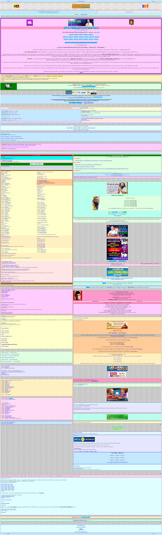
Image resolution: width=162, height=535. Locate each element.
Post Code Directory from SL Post (7, 246)
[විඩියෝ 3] (60, 76)
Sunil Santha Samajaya (8, 407)
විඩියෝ (88, 287)
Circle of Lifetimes (8, 394)
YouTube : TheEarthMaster (5, 136)
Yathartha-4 (112, 457)
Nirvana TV (123, 332)
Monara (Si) (3, 186)
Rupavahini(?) (84, 108)
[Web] (16, 112)
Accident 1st (5, 195)
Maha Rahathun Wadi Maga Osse (117, 354)
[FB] (13, 112)
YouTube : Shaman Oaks (12, 355)
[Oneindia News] (22, 144)
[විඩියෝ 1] (49, 76)
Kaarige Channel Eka (44, 234)
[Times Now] (19, 145)
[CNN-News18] (10, 145)
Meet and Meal (43, 213)
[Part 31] (9, 490)
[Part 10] (5, 485)
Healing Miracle (96, 28)
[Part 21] (2, 488)
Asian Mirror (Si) (40, 188)
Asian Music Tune (7, 403)
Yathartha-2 (117, 455)
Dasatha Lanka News (40, 197)
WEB (125, 354)
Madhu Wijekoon (43, 252)
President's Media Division (6, 236)
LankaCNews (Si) (4, 176)
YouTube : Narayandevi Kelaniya (6, 499)
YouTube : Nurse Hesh (5, 332)
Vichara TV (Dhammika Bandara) (10, 399)
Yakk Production (119, 359)
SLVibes (6, 215)
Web (97, 27)
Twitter (69, 28)
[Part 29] (2, 490)
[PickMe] (79, 129)
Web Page (117, 276)
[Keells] (68, 127)
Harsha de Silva (43, 199)
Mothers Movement (44, 227)
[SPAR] (71, 127)
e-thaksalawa (4, 318)
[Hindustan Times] (28, 144)
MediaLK (6, 218)
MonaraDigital (7, 183)
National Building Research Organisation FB (9, 263)
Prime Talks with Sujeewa (45, 224)
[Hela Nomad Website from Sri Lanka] (84, 441)
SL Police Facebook (42, 247)
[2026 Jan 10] (81, 39)
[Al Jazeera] (26, 145)
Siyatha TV (85, 114)
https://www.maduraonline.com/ (79, 468)
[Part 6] (5, 484)
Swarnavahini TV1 (91, 114)
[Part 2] (5, 483)
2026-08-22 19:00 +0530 (94, 32)
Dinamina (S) (6, 192)
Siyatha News (39, 195)
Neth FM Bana (119, 361)
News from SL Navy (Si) (41, 243)
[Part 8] (11, 484)
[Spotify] (95, 451)
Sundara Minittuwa (84, 28)
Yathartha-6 (122, 457)
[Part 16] (12, 486)
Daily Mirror (3, 180)
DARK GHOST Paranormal (9, 386)
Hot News (8, 179)
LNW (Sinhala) (4, 181)
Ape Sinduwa (11, 398)
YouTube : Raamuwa (13, 352)
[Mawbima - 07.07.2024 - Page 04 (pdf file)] (117, 275)
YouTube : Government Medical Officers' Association (82, 422)
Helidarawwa (7, 392)
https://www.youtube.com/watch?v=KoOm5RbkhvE (82, 409)
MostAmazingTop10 (8, 390)
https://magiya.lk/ (3, 310)
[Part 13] (2, 486)
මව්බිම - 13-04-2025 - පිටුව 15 (117, 279)
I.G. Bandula (7, 405)
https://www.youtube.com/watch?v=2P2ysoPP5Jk (117, 220)
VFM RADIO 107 (7, 203)
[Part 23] (9, 488)
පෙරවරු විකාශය (112, 261)
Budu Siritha (115, 332)
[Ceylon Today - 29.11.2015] (5, 497)
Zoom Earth (3, 276)
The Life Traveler (7, 204)
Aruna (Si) (38, 189)
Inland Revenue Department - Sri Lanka (8, 298)
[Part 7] (8, 484)
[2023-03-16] (41, 492)
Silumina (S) (39, 192)
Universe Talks (93, 27)
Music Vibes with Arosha (5, 374)
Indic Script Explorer (77, 448)
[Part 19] (9, 487)
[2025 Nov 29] (96, 39)
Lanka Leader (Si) (40, 177)
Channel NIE (4, 322)
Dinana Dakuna (5, 190)
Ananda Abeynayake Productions (10, 417)
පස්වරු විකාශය (122, 261)
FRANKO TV (7, 391)
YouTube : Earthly (13, 140)
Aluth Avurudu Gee (84, 14)
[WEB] (16, 111)
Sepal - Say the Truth (42, 218)
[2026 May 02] (76, 36)
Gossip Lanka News (5, 188)
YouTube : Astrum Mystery (5, 140)
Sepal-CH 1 (42, 212)
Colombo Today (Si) (40, 176)
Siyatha (89, 110)
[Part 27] (9, 489)
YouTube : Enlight (4, 355)
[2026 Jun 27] (86, 34)
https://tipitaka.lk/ (85, 317)
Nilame (42, 248)
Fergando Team (7, 384)
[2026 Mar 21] (91, 36)
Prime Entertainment (8, 416)
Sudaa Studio (43, 210)
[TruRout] (87, 129)
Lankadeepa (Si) (4, 179)
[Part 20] (12, 487)
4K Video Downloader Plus (57, 95)
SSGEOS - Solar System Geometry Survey (8, 157)
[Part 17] (2, 487)
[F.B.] (118, 330)
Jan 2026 (43, 245)
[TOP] (161, 105)
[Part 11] (9, 485)
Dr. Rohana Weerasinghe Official (10, 406)
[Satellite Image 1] (4, 278)
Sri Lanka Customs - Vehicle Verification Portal (9, 253)
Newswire (3, 182)
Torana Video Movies (8, 415)
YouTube (2, 174)
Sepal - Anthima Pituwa (42, 216)
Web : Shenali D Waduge (5, 166)
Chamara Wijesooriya (44, 220)
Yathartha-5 (117, 457)
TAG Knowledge (4, 340)
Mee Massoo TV (43, 204)
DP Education (4, 316)
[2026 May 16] (70, 36)
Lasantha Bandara (114, 213)
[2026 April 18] (81, 36)
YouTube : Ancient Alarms (19, 138)
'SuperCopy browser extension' (81, 99)
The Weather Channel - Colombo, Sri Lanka (8, 262)
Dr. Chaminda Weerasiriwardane (82, 384)
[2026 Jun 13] (91, 34)
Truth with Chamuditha (42, 231)
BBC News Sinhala (6, 228)
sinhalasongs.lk (4, 404)
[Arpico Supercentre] (91, 127)
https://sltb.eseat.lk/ (4, 307)
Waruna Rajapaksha (44, 229)
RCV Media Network (44, 222)
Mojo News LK (7, 216)
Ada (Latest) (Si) (4, 189)
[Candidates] (20, 118)
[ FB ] (14, 111)
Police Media (43, 246)
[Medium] (91, 451)
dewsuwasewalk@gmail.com (82, 44)
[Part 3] (8, 483)
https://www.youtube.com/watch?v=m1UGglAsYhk (82, 405)
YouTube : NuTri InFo (5, 330)
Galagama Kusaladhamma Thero (44, 181)
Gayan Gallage (43, 230)
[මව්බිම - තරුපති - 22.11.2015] (7, 496)
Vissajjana (40, 182)
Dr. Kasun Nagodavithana (78, 87)
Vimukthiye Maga (114, 333)
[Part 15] (9, 486)
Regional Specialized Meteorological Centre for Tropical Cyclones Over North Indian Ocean (16, 269)
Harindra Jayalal (7, 248)
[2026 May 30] (65, 36)
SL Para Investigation (8, 388)
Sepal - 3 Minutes (43, 214)
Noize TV (6, 213)
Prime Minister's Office (5, 240)
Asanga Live (7, 380)
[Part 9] (2, 485)
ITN (87, 108)
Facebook (65, 28)
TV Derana (83, 112)
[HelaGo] (83, 129)
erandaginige (5, 225)
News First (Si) (39, 205)
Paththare (6, 220)
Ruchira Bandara (7, 408)
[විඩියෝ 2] (54, 76)
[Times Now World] (4, 145)
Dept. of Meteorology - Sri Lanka (7, 261)
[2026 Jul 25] (76, 34)
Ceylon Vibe (7, 199)
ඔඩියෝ (104, 283)
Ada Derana (88, 112)
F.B (46, 205)
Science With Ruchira (5, 328)
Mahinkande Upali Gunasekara (9, 410)
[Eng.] (10, 171)
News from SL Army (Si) (41, 241)
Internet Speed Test (88, 102)
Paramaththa (41, 183)
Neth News (6, 201)
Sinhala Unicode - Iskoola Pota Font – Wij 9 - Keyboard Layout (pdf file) (85, 177)
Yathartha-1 (112, 455)
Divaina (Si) (39, 186)
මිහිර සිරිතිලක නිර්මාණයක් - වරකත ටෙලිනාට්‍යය (13, 418)
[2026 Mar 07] (97, 36)
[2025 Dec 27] (86, 39)
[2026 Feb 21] (66, 39)
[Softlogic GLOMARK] (77, 127)
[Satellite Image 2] (11, 278)
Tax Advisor (7, 294)
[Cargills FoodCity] (84, 127)
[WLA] (23, 145)
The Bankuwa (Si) (4, 292)
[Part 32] (12, 490)
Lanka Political (7, 232)
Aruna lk (42, 190)
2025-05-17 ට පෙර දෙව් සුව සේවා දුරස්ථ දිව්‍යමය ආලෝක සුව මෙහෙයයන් (81, 42)
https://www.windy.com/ (5, 274)
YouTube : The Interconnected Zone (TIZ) (7, 138)
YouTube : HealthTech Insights (7, 336)
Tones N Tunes (7, 412)
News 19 (3, 234)
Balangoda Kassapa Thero (43, 180)
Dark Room (42, 202)
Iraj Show (6, 212)
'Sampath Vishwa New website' (61, 99)
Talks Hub (6, 184)
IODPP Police (7, 214)
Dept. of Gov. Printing (5, 245)
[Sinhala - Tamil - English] (85, 517)
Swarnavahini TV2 (85, 115)
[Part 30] (6, 490)
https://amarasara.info (81, 1)
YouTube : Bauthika (5, 342)
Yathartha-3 (122, 455)
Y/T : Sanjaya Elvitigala (16, 361)
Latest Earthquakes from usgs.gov (7, 158)
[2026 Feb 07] (71, 39)
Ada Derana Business (5, 291)
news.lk (38, 238)
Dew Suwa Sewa (66, 27)
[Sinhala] (6, 171)
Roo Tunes (6, 402)
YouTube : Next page (5, 359)
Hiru (90, 108)
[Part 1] (2, 483)
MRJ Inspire (4, 281)
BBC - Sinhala (4, 227)
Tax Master (6, 296)
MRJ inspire (5, 196)
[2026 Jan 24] (76, 39)
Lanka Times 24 (7, 209)
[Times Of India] (16, 144)
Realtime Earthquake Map (5, 133)
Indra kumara (7, 231)
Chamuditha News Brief (42, 232)
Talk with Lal (43, 203)
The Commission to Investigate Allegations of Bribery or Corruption (47, 236)
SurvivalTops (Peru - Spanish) (9, 387)
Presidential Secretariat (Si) (6, 238)
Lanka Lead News (6, 177)
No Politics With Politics (7, 198)
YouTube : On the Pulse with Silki (15, 136)
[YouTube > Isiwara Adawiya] (117, 419)
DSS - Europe (90, 28)
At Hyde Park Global (44, 178)
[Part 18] (6, 487)
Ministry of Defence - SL (41, 240)
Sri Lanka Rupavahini (97, 112)
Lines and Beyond (7, 249)
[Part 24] (12, 488)
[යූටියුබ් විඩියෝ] (94, 380)
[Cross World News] (35, 144)
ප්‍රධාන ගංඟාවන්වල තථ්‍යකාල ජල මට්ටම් (10, 266)
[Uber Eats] (75, 129)
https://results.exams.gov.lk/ (86, 120)
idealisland (6, 252)
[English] (6, 173)
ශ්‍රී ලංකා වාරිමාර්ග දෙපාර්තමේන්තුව (9, 265)
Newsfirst (92, 108)
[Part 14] (6, 486)
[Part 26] (6, 489)
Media (44, 244)
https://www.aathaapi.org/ (78, 317)
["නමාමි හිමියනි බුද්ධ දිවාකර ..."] (131, 25)
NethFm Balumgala (8, 202)
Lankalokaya (39, 223)
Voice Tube (42, 226)
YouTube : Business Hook (13, 359)
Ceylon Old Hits (7, 409)
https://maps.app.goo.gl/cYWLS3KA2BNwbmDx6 (8, 482)
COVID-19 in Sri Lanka (7, 160)
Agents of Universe (87, 27)
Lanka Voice (42, 209)
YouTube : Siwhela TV (5, 352)
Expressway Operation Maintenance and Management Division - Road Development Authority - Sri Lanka (18, 280)
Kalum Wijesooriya (44, 249)
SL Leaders (6, 197)
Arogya (3, 334)
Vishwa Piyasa (80, 27)
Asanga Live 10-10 (8, 381)
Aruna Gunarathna (4, 373)
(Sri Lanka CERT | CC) (27, 257)
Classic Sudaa (7, 211)
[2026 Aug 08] (71, 34)
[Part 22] (6, 488)
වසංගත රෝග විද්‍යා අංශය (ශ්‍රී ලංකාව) (9, 344)
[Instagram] (87, 451)
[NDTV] (15, 145)
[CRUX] (40, 144)
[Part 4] (11, 483)
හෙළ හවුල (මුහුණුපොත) (7, 423)
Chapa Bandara (7, 229)
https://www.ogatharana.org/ (78, 319)
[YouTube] (10, 111)
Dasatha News (43, 198)
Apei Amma (7, 367)
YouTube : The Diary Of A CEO (6, 361)
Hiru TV (91, 112)
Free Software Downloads (75, 102)
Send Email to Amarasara (81, 527)
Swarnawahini (94, 110)
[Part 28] (12, 489)
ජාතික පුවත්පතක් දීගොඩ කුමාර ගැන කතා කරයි (117, 278)
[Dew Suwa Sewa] (81, 25)
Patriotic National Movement (7, 178)
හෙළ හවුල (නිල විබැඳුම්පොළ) (8, 422)
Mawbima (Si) (4, 191)
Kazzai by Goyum (7, 382)
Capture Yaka (7, 385)
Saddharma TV (124, 333)
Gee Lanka (6, 413)
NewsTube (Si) (39, 191)
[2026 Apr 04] (86, 36)
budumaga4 (119, 215)
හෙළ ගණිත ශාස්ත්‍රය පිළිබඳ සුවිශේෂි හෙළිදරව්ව (117, 462)
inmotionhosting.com (83, 531)
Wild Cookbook (7, 366)
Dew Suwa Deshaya (73, 27)
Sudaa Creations (7, 210)
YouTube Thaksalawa (5, 346)
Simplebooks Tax (7, 295)
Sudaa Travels (43, 211)
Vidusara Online (4, 338)
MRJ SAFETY (8, 281)
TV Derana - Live (84, 110)
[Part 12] (12, 485)
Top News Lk (43, 173)
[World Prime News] (32, 145)
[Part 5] (2, 484)
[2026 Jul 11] (81, 34)
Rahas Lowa (7, 383)
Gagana (3, 222)
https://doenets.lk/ (84, 119)
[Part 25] (2, 489)
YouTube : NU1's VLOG (78, 432)
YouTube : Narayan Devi (5, 503)
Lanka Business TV (8, 290)
